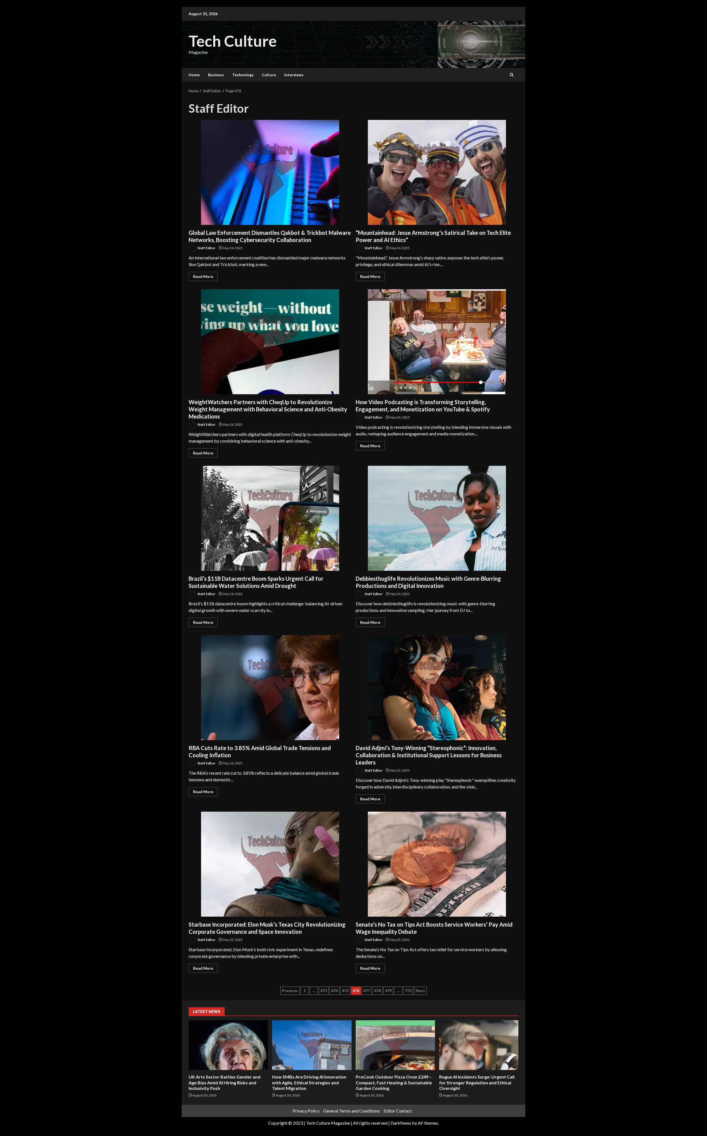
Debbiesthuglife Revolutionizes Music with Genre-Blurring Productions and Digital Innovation (437, 518)
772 (408, 990)
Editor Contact (398, 1110)
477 (366, 990)
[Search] (511, 74)
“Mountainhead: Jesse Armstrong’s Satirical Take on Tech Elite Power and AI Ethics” (437, 172)
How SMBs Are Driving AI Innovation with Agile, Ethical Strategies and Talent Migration (311, 1045)
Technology (243, 74)
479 (388, 990)
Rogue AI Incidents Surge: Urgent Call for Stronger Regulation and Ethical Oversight (478, 1045)
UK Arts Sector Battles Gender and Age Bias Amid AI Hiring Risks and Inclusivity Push (228, 1045)
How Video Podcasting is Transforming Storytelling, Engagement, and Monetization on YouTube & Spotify (437, 341)
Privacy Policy (306, 1110)
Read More (203, 276)
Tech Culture (233, 40)
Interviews (294, 74)
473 (323, 990)
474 (334, 990)
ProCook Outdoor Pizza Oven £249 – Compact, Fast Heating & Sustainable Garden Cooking (395, 1045)
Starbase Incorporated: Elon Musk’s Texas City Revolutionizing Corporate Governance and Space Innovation (270, 864)
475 (345, 990)
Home (194, 74)
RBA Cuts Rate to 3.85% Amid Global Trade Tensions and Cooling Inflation (270, 687)
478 (377, 990)
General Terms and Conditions (351, 1110)
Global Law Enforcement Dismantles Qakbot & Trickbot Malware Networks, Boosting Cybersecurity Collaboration (270, 172)
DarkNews (401, 1123)
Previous (290, 990)
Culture (269, 74)
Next (420, 990)
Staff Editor (206, 248)
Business (216, 74)
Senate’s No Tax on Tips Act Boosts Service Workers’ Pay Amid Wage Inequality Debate (437, 864)
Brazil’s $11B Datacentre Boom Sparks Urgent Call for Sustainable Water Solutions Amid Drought (270, 518)
